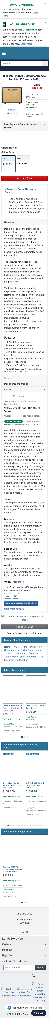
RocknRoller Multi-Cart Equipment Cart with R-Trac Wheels (13, 708)
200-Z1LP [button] (24, 921)
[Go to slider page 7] (24, 825)
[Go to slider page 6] (21, 825)
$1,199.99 (31, 791)
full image (12, 110)
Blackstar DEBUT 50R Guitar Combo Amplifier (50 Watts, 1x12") (12, 869)
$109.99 (31, 711)
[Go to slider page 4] (16, 113)
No (15, 596)
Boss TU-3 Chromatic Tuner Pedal (35, 707)
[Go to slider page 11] (35, 825)
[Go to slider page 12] (38, 825)
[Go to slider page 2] (11, 113)
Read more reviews (14, 608)
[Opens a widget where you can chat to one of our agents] (38, 1013)
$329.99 (8, 875)
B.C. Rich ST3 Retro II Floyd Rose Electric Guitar (35, 785)
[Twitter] (34, 977)
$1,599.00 (9, 791)
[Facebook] (15, 977)
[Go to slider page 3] (13, 113)
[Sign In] (40, 53)
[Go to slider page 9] (30, 825)
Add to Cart (24, 178)
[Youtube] (43, 977)
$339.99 (8, 714)
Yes (7, 596)
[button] (3, 53)
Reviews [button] (24, 389)
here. (39, 633)
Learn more (26, 43)
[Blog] (6, 977)
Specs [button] (24, 378)
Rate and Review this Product (21, 603)
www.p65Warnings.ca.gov (15, 372)
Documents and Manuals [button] (24, 384)
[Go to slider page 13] (40, 825)
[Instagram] (24, 977)
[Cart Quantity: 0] (35, 53)
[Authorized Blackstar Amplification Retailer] (24, 618)
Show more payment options (34, 115)
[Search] (45, 63)
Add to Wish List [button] (24, 626)
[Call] (44, 53)
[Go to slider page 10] (32, 825)
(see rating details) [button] (31, 415)
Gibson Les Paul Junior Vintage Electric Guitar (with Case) (12, 785)
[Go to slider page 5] (19, 825)
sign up (40, 967)
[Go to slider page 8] (27, 825)
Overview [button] (24, 222)
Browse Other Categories (24, 640)
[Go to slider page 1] (8, 113)
